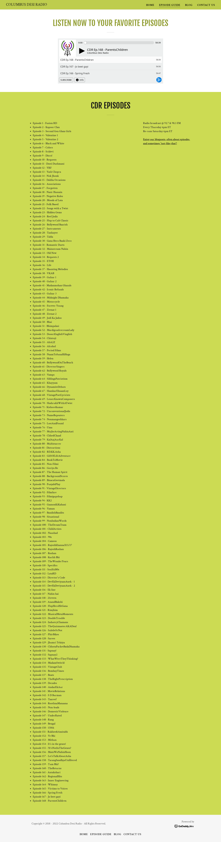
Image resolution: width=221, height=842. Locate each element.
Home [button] (84, 834)
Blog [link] (188, 5)
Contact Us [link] (206, 5)
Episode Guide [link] (169, 5)
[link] (26, 5)
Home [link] (150, 5)
